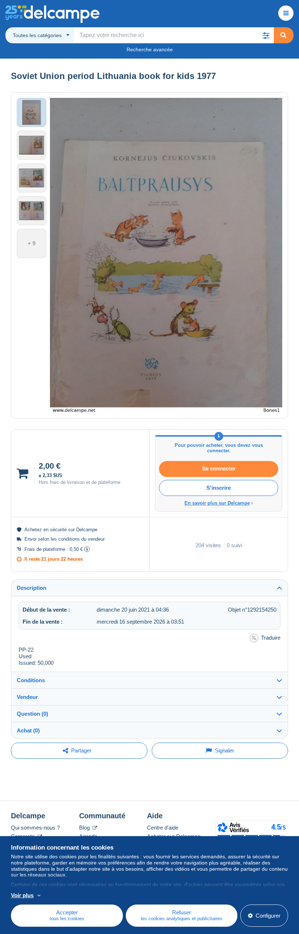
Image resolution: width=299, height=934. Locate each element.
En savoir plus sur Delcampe (217, 503)
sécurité (58, 529)
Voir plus (22, 895)
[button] (266, 35)
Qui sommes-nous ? (35, 827)
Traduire (270, 638)
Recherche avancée (150, 49)
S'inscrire (218, 488)
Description (31, 588)
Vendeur (27, 697)
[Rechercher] (283, 35)
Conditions (31, 680)
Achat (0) (28, 730)
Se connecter (219, 468)
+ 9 (31, 243)
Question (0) (32, 714)
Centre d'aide (162, 827)
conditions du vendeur (81, 539)
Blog (85, 827)
